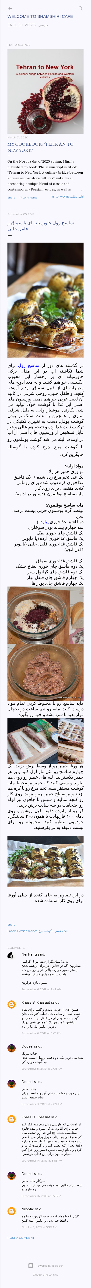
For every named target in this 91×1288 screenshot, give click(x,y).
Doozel (27, 1046)
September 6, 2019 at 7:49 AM (41, 989)
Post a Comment (20, 1237)
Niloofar (27, 1209)
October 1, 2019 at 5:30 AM (39, 1227)
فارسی (43, 25)
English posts (21, 25)
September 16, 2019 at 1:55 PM (41, 1196)
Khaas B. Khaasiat (35, 1002)
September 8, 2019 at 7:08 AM (41, 1068)
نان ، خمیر (61, 931)
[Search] (81, 7)
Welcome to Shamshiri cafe (40, 16)
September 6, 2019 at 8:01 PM (41, 1033)
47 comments (28, 197)
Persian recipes (27, 931)
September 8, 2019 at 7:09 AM (41, 1104)
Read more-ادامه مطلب (67, 196)
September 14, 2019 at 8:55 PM (41, 1160)
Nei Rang (29, 954)
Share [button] (11, 197)
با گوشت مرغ (46, 931)
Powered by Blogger (49, 1265)
